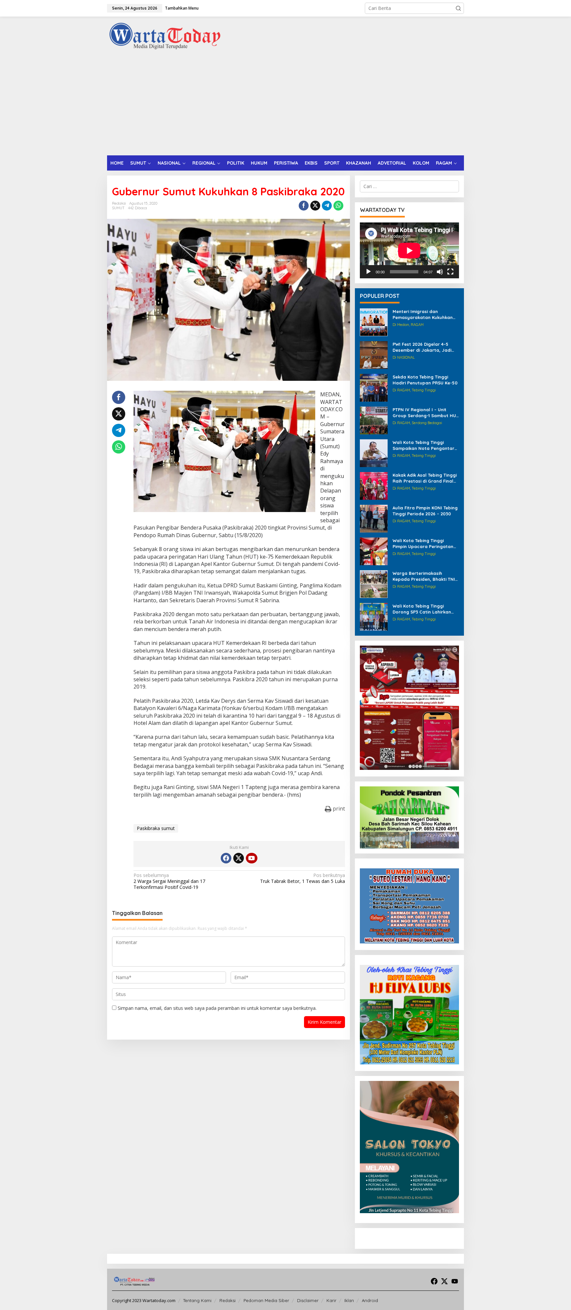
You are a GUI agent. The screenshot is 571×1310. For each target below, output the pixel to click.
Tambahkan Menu (182, 8)
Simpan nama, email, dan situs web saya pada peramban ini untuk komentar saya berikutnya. (217, 1008)
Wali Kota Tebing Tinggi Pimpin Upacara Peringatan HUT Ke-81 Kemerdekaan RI (423, 543)
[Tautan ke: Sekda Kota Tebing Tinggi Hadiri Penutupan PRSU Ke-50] (374, 387)
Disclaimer (308, 1300)
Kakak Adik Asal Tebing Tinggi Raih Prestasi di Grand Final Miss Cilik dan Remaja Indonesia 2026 (425, 478)
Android (370, 1300)
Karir (331, 1300)
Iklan (349, 1300)
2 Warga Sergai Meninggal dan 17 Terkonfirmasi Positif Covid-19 (169, 881)
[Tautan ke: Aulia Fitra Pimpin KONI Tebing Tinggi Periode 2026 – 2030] (374, 518)
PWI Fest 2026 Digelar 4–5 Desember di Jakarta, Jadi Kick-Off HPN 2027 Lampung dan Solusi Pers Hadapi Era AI (425, 347)
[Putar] (368, 271)
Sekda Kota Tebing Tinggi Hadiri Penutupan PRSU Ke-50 (425, 379)
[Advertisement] (285, 106)
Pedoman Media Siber (266, 1300)
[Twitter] (238, 858)
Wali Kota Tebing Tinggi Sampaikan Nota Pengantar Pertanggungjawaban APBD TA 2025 (423, 445)
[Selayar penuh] (450, 271)
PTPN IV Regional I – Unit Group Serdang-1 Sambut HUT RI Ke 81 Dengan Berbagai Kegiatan (426, 412)
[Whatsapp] (338, 206)
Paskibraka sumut (156, 828)
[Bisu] (440, 271)
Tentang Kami (197, 1300)
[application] (409, 250)
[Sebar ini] (304, 206)
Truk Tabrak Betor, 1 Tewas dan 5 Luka (302, 878)
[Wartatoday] (165, 36)
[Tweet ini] (315, 206)
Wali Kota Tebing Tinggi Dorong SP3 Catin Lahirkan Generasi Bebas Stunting (422, 609)
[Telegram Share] (327, 206)
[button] (458, 8)
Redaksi (227, 1300)
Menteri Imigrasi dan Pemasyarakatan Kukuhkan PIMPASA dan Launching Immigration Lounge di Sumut (425, 314)
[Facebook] (226, 858)
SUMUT (118, 208)
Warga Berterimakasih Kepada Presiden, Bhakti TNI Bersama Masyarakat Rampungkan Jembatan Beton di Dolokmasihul (424, 576)
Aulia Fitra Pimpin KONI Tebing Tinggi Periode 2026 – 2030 (425, 510)
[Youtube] (251, 858)
